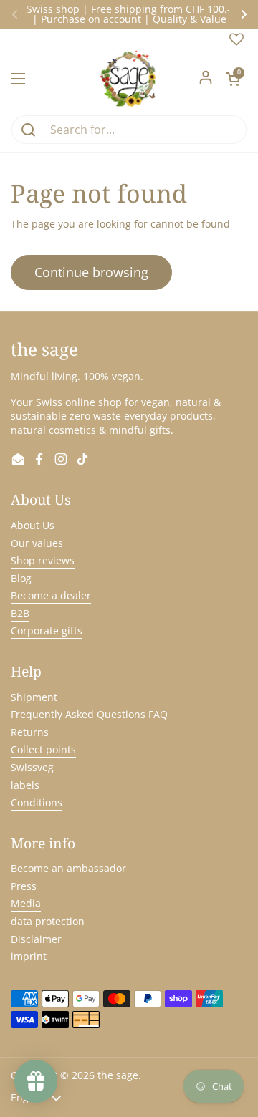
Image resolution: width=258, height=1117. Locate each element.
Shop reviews (43, 560)
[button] (233, 78)
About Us (32, 525)
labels (25, 785)
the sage (117, 1075)
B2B (20, 613)
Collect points (43, 749)
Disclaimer (36, 939)
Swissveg (32, 767)
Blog (21, 578)
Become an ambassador (68, 868)
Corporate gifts (46, 630)
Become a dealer (51, 595)
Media (26, 903)
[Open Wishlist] (236, 42)
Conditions (36, 802)
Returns (30, 732)
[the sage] (129, 78)
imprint (29, 956)
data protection (48, 921)
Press (24, 886)
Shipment (34, 697)
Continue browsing (91, 272)
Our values (37, 543)
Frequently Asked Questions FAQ (89, 714)
